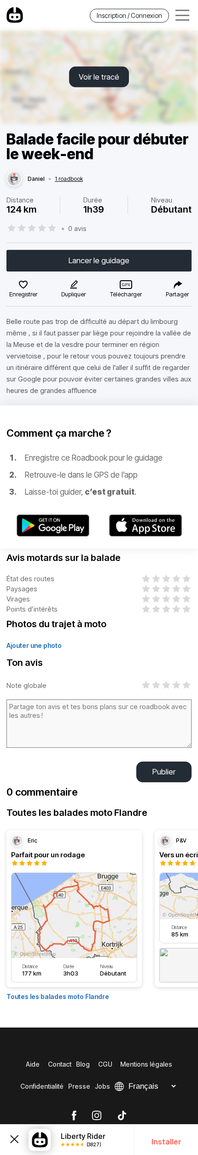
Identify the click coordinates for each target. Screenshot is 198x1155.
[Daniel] (14, 179)
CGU (105, 1064)
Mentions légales (146, 1064)
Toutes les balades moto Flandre (57, 996)
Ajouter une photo (34, 645)
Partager (177, 294)
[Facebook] (73, 1115)
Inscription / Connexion (129, 15)
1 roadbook (69, 179)
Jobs (102, 1086)
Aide (33, 1064)
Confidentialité (42, 1086)
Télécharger (126, 294)
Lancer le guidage (99, 260)
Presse (79, 1086)
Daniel (36, 179)
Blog (83, 1064)
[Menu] (182, 15)
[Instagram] (97, 1115)
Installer (166, 1141)
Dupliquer (73, 294)
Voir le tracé (99, 76)
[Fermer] (14, 1140)
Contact (59, 1064)
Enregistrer (23, 294)
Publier (163, 771)
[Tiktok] (122, 1115)
